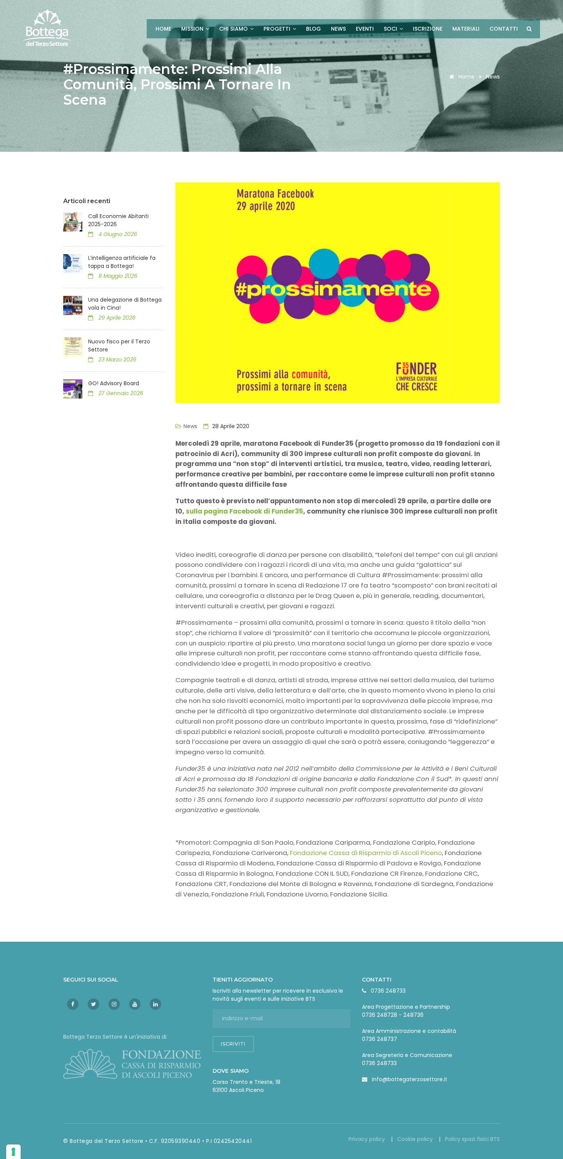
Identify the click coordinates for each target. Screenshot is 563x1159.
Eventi (365, 29)
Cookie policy (415, 1139)
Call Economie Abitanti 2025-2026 (118, 220)
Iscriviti (233, 1044)
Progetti (277, 29)
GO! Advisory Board (113, 383)
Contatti (503, 29)
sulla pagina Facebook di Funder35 (244, 511)
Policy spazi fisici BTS (472, 1139)
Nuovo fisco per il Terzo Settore (119, 345)
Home (163, 29)
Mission (193, 29)
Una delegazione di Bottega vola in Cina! (125, 304)
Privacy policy (367, 1139)
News (338, 29)
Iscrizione (427, 29)
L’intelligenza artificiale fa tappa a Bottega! (121, 262)
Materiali (466, 29)
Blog (313, 29)
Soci (391, 29)
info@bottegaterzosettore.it (409, 1079)
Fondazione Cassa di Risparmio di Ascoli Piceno (366, 852)
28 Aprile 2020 (230, 426)
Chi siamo (234, 29)
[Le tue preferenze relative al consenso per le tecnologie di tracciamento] (13, 1151)
